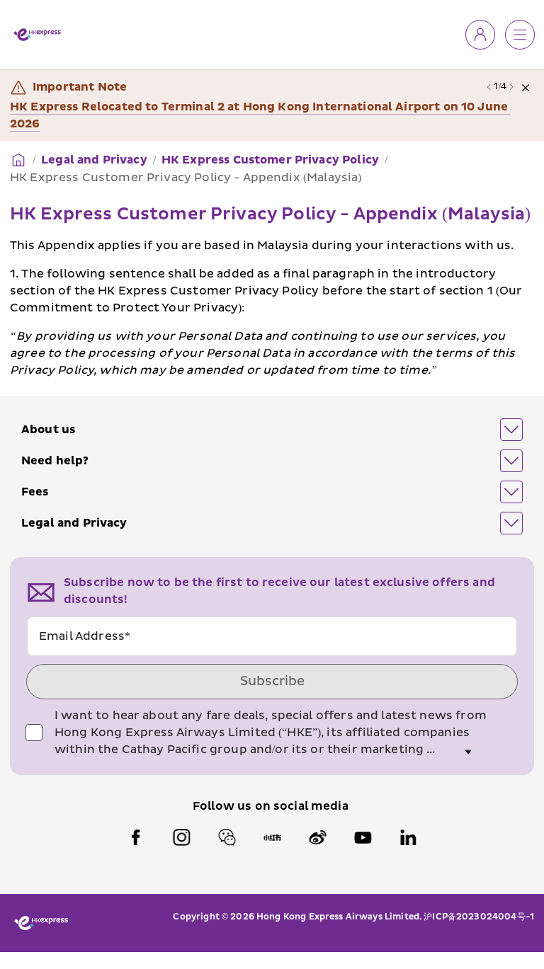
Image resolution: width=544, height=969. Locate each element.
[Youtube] (362, 820)
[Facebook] (136, 820)
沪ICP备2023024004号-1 (479, 900)
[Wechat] (226, 820)
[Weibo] (317, 820)
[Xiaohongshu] (272, 820)
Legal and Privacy (94, 143)
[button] (272, 412)
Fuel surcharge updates (81, 107)
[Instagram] (181, 820)
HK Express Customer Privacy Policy (270, 143)
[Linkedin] (408, 820)
